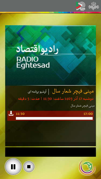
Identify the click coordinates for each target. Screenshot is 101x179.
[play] (13, 167)
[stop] (28, 166)
